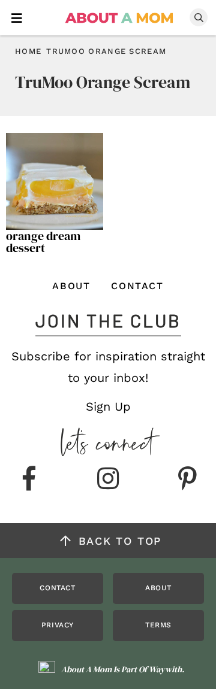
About (71, 286)
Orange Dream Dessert (43, 241)
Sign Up (108, 406)
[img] (29, 479)
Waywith (165, 669)
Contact (137, 286)
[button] (16, 17)
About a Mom (119, 18)
